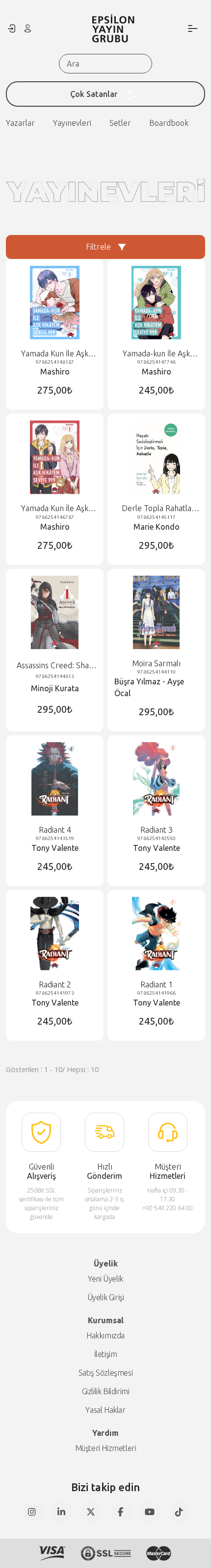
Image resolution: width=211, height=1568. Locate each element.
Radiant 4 (55, 829)
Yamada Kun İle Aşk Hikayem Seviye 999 (55, 508)
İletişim (105, 1354)
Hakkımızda (105, 1335)
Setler (120, 122)
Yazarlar (20, 122)
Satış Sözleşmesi (106, 1372)
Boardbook (168, 122)
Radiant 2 (55, 984)
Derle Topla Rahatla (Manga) (156, 508)
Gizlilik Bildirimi (106, 1391)
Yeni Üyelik (105, 1278)
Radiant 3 (156, 829)
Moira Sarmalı (156, 663)
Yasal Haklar (105, 1409)
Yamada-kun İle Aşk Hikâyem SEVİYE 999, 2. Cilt (156, 353)
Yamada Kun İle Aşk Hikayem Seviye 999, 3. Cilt (55, 353)
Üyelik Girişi (105, 1297)
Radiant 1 (156, 984)
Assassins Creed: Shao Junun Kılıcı (55, 665)
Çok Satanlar (93, 94)
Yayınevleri (72, 122)
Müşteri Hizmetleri (105, 1448)
